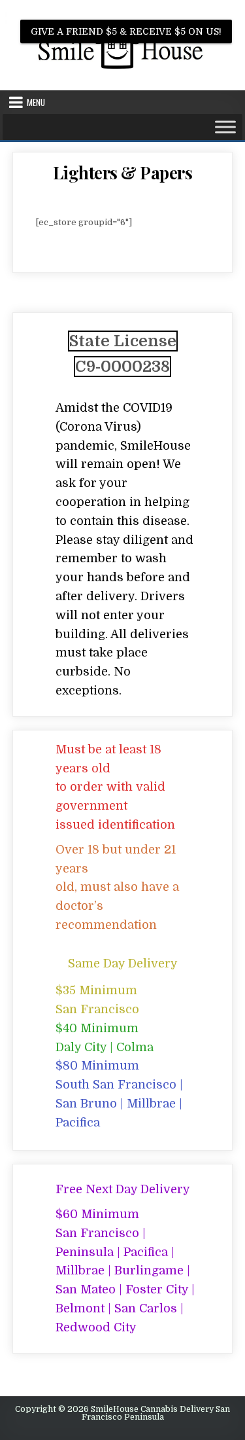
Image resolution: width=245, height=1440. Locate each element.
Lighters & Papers (123, 172)
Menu (36, 102)
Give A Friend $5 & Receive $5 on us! (126, 31)
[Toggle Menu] (225, 126)
